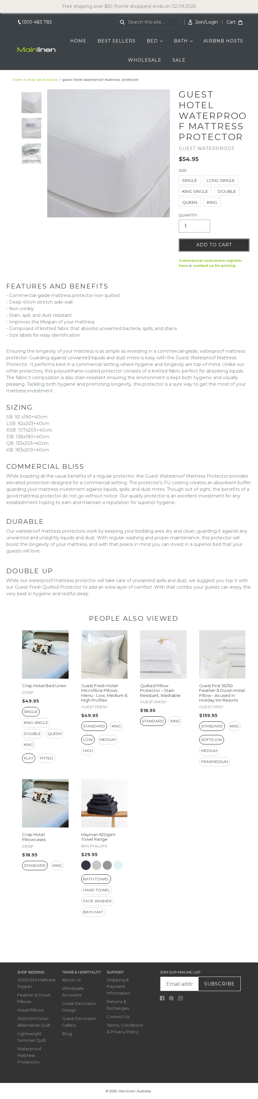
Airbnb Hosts (223, 41)
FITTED (46, 758)
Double (227, 191)
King (212, 202)
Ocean (118, 865)
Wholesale (144, 60)
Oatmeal (96, 865)
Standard (94, 726)
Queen (189, 202)
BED (157, 41)
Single (189, 180)
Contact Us (118, 1016)
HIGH (88, 750)
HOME (78, 41)
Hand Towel (96, 890)
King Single (195, 191)
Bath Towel (96, 879)
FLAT (28, 758)
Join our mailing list (180, 972)
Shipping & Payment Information (118, 986)
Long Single (221, 180)
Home (18, 79)
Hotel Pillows (30, 1009)
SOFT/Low (211, 739)
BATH (185, 41)
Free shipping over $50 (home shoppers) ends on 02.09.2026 (129, 6)
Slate (107, 865)
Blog (67, 1033)
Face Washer (97, 901)
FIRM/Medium (214, 761)
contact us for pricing (214, 265)
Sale (179, 60)
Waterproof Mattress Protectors (29, 1055)
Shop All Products (43, 79)
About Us (71, 979)
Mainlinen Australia (134, 1091)
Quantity (188, 215)
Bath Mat (93, 912)
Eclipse (86, 865)
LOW (88, 739)
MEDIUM (107, 739)
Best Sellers (117, 41)
